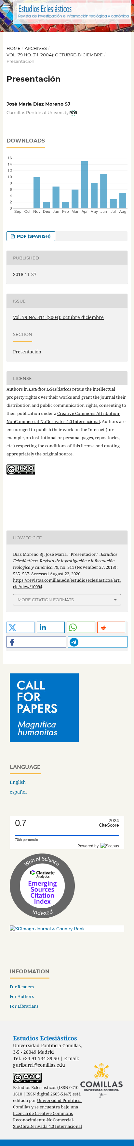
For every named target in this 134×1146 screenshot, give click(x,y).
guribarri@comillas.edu (39, 1065)
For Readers (22, 987)
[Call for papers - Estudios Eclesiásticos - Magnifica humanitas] (44, 740)
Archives (36, 48)
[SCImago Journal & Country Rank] (47, 928)
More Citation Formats (46, 599)
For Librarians (24, 1006)
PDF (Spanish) (33, 236)
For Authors (22, 996)
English (18, 782)
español (18, 792)
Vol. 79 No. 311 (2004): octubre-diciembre (55, 54)
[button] (20, 627)
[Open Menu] (6, 6)
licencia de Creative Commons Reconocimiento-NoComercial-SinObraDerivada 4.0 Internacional (47, 1120)
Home (13, 48)
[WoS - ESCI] (42, 916)
